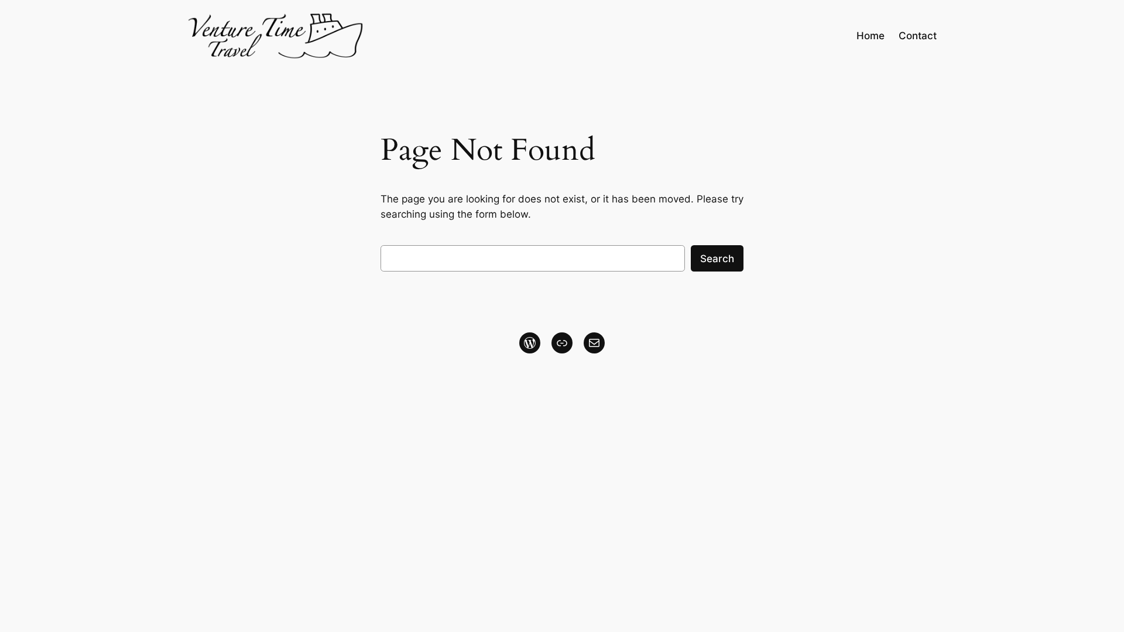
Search (717, 259)
